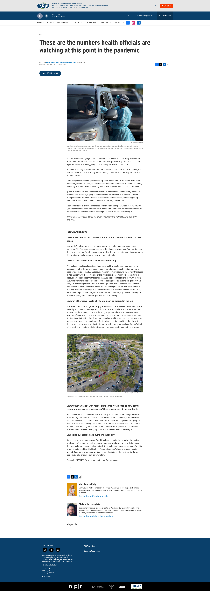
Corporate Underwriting (92, 551)
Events (77, 23)
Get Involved (90, 23)
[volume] (46, 15)
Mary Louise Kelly (52, 62)
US (40, 34)
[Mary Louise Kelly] (72, 489)
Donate (167, 6)
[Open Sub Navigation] (43, 23)
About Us (118, 23)
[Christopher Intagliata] (72, 509)
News (39, 23)
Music (49, 23)
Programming (63, 23)
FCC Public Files (89, 546)
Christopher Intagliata (68, 62)
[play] (40, 16)
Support (105, 23)
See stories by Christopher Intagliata (96, 516)
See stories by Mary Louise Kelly (93, 496)
